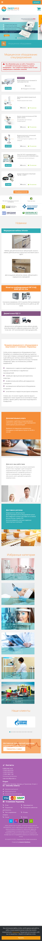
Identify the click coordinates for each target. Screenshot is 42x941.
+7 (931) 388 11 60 (8, 774)
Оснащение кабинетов (30, 807)
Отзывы (25, 812)
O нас (6, 805)
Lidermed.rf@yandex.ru (9, 778)
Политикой (15, 932)
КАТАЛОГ (36, 2)
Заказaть (28, 86)
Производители (28, 805)
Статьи (7, 817)
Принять (21, 938)
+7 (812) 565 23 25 (8, 770)
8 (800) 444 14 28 (8, 768)
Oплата (25, 817)
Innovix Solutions (24, 842)
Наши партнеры (31, 201)
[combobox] (20, 43)
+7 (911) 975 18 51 (8, 772)
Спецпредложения (21, 192)
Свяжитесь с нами (14, 749)
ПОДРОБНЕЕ (17, 578)
